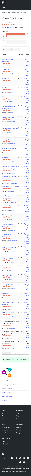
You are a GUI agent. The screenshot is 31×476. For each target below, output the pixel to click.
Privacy (4, 419)
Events (18, 427)
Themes (18, 413)
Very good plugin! (7, 284)
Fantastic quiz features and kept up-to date (10, 323)
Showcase (19, 410)
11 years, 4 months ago (26, 343)
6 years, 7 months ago (26, 159)
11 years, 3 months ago (26, 323)
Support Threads (7, 388)
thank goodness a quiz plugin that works (10, 333)
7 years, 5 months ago (26, 216)
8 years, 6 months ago (26, 276)
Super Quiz (5, 69)
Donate (19, 430)
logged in (10, 27)
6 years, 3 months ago (26, 150)
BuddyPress (6, 447)
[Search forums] (19, 49)
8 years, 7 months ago (26, 285)
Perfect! (4, 266)
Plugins (18, 416)
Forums (4, 7)
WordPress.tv (6, 433)
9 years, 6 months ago (26, 304)
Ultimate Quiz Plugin (8, 312)
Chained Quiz (15, 12)
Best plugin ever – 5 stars (10, 187)
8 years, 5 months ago (26, 267)
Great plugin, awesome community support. (9, 107)
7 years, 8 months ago (26, 225)
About (3, 410)
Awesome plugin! (7, 206)
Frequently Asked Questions (10, 385)
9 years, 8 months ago (26, 314)
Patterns (19, 419)
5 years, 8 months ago (26, 140)
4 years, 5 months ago (26, 89)
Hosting (4, 416)
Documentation (6, 427)
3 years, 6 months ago (26, 71)
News (3, 413)
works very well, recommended (8, 343)
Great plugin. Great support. (6, 197)
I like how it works (8, 97)
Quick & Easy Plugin (8, 117)
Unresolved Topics (7, 396)
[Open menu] (28, 2)
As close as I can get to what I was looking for (9, 168)
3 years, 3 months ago (26, 61)
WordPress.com (7, 438)
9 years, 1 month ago (26, 295)
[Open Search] (23, 2)
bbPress (5, 444)
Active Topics (6, 392)
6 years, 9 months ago (26, 197)
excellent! (5, 157)
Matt (4, 441)
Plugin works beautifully (9, 247)
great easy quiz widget (9, 148)
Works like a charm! (8, 258)
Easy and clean (7, 275)
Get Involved (20, 424)
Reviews (4, 400)
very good (5, 139)
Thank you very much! (9, 215)
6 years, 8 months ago (26, 168)
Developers (5, 430)
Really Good (6, 293)
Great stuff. (5, 88)
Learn (3, 424)
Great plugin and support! (10, 128)
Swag (18, 433)
